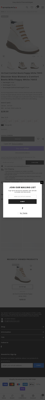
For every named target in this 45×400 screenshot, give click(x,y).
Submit (22, 201)
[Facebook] (22, 208)
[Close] (41, 182)
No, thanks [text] (23, 213)
